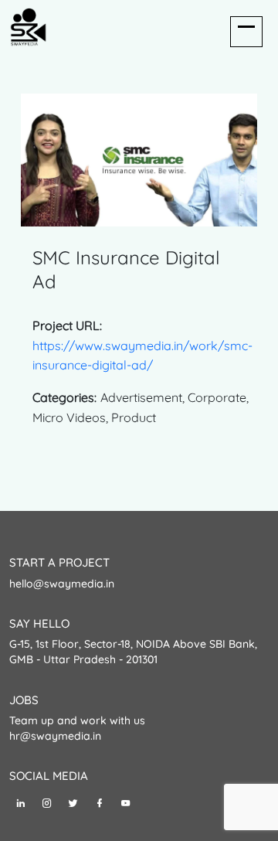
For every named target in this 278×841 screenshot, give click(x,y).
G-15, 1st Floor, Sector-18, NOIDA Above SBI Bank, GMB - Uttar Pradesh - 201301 (133, 651)
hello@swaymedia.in (61, 584)
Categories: (64, 397)
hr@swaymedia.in (55, 736)
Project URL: (67, 325)
